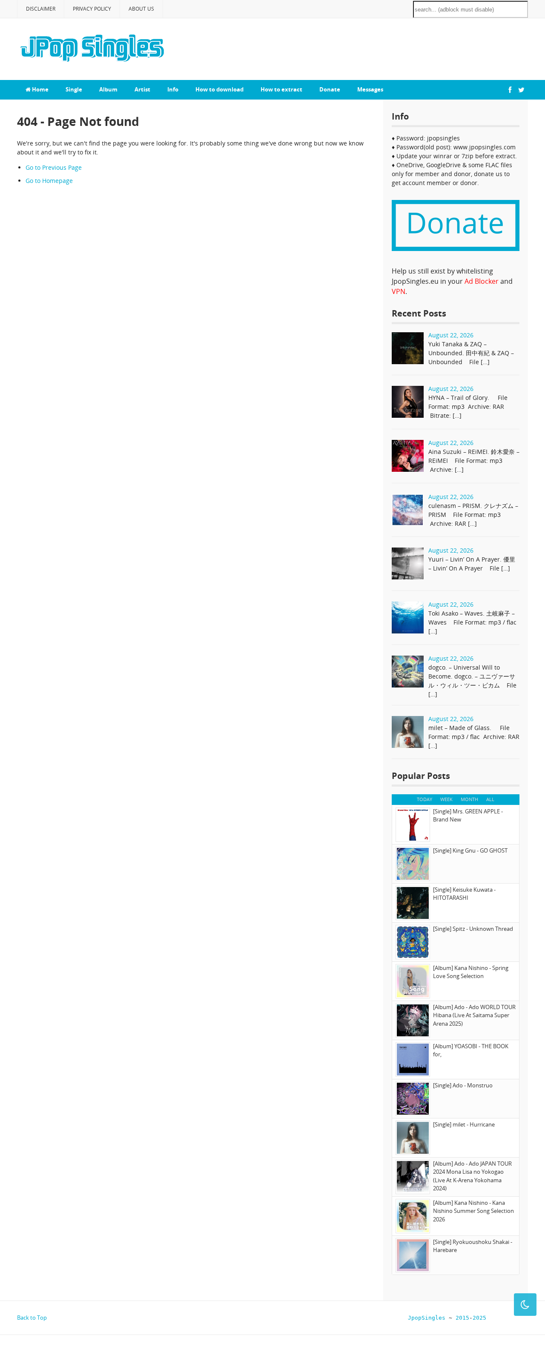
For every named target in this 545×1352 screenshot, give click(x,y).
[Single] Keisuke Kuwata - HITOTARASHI (464, 894)
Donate (329, 89)
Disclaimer (40, 8)
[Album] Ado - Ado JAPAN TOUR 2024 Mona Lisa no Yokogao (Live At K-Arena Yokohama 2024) (472, 1176)
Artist (142, 89)
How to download (219, 89)
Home (40, 89)
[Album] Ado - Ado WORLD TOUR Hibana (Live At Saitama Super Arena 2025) (474, 1015)
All (490, 799)
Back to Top (32, 1317)
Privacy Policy (92, 8)
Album (108, 89)
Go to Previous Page (54, 167)
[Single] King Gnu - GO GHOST (470, 850)
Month (469, 799)
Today (424, 799)
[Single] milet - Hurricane (464, 1124)
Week (446, 799)
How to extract (281, 89)
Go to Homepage (49, 181)
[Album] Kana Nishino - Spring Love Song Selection (470, 972)
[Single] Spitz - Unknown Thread (473, 929)
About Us (141, 8)
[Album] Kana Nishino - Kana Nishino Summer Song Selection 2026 (473, 1211)
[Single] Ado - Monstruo (463, 1085)
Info (172, 89)
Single (74, 89)
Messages (370, 89)
